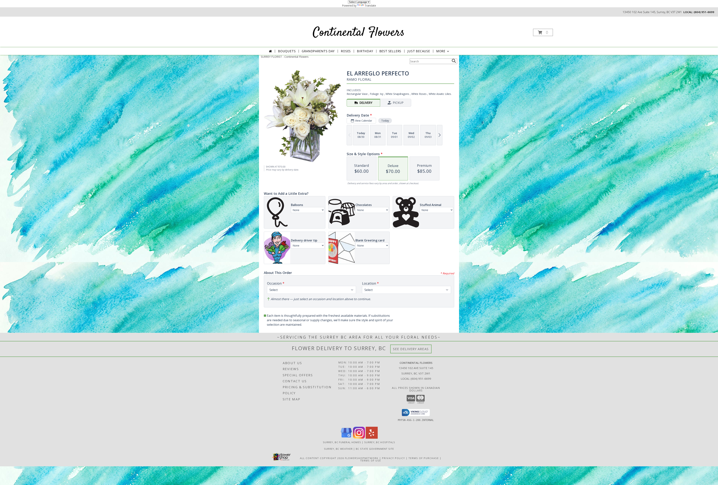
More (440, 51)
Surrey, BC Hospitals (379, 442)
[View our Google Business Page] (346, 437)
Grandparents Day (318, 51)
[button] (543, 32)
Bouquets (287, 51)
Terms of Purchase (424, 458)
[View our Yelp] (372, 437)
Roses (346, 51)
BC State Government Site (375, 448)
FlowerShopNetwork (361, 458)
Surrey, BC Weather (338, 448)
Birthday (365, 51)
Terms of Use (370, 460)
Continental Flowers (359, 32)
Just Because (418, 51)
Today (385, 120)
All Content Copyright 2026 (322, 458)
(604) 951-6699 (704, 12)
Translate (370, 5)
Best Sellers (390, 51)
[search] (454, 61)
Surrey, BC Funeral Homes (342, 442)
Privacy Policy (393, 458)
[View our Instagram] (359, 437)
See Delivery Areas (411, 349)
